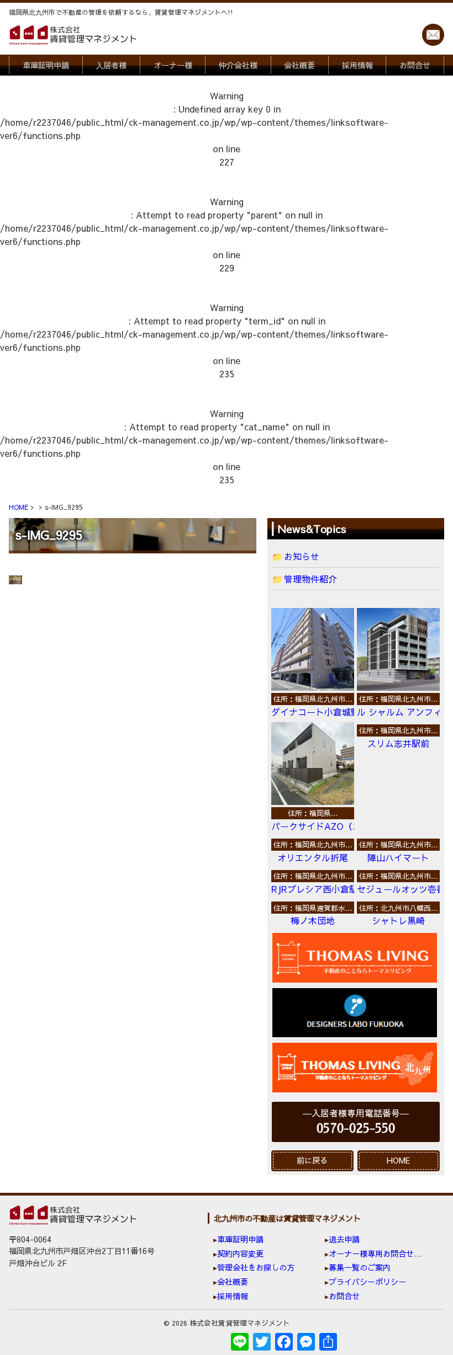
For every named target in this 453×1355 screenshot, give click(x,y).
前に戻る (312, 1160)
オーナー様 (173, 65)
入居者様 (111, 65)
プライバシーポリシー (367, 1281)
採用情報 (357, 65)
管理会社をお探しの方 (255, 1267)
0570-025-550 (356, 1128)
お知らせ (301, 556)
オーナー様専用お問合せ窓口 (379, 1253)
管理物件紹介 (310, 579)
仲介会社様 (238, 65)
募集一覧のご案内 (360, 1267)
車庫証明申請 (46, 65)
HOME (398, 1160)
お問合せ (414, 65)
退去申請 (344, 1239)
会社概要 (299, 65)
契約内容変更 (240, 1253)
